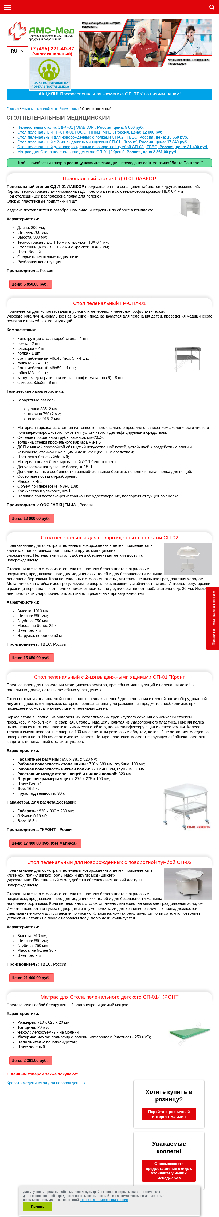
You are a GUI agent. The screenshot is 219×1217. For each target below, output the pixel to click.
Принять (37, 1206)
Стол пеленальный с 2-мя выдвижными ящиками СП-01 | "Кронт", (102, 142)
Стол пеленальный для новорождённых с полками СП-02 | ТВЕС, (102, 137)
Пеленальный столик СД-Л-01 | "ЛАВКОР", (80, 127)
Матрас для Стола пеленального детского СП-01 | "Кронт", (97, 152)
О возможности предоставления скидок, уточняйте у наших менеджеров (169, 1171)
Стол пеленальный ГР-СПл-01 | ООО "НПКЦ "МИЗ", (90, 132)
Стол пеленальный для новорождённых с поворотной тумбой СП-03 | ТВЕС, (112, 147)
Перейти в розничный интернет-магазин (169, 1114)
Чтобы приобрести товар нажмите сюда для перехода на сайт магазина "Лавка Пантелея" (109, 163)
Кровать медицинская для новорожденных (46, 1083)
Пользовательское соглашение (104, 1200)
